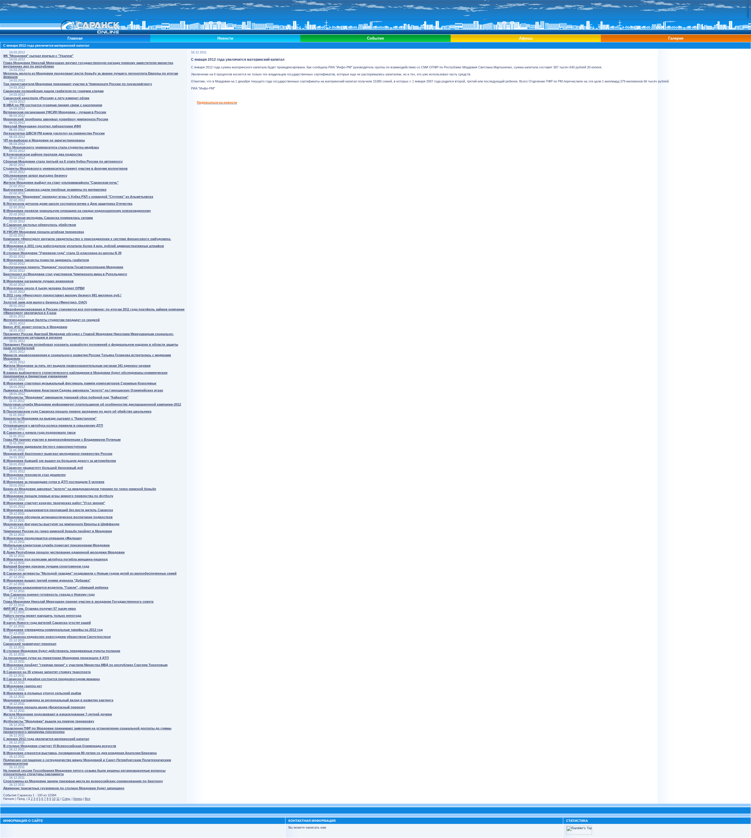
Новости (225, 38)
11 (58, 798)
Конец (77, 798)
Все (87, 798)
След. (66, 798)
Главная (75, 38)
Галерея (676, 38)
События (375, 38)
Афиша (525, 38)
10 (53, 798)
